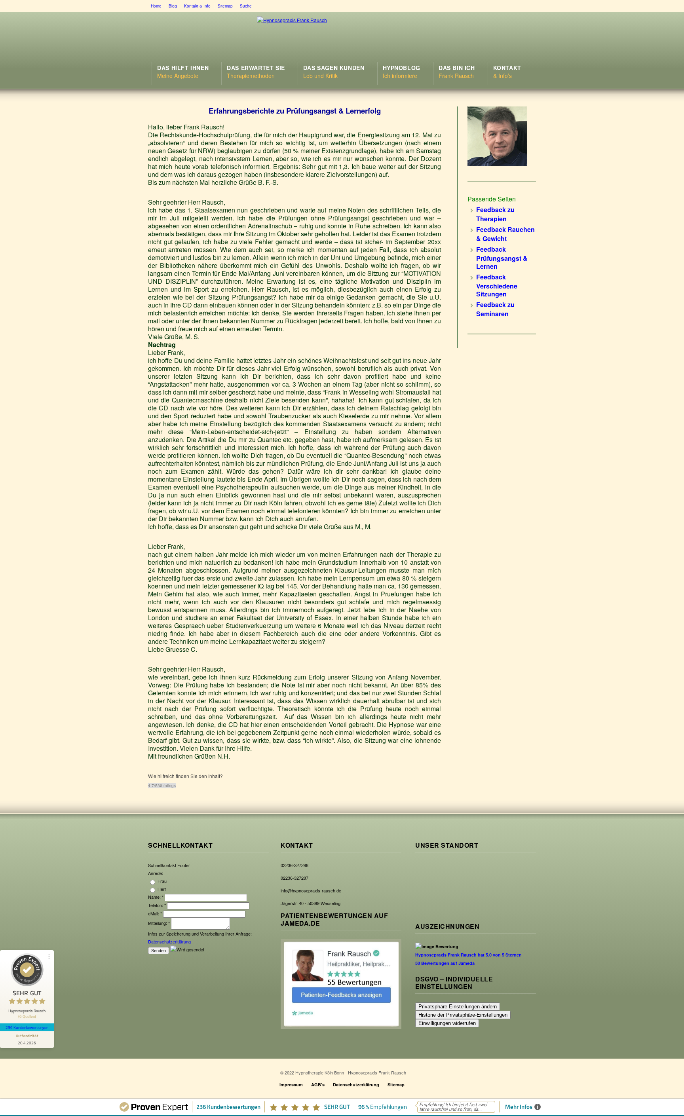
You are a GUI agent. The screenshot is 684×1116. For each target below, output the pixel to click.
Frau (161, 881)
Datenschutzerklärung (169, 941)
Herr (161, 889)
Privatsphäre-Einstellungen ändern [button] (457, 1007)
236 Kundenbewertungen (27, 1027)
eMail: (155, 913)
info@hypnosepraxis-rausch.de (311, 890)
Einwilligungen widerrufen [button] (447, 1023)
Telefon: (157, 905)
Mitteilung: (159, 923)
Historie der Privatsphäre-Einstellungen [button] (462, 1015)
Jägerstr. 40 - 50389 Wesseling (310, 903)
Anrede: (155, 873)
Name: (155, 897)
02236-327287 (294, 878)
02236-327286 (294, 865)
